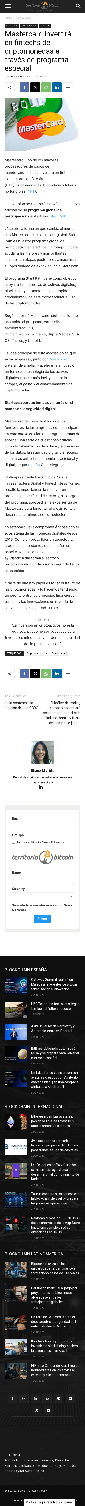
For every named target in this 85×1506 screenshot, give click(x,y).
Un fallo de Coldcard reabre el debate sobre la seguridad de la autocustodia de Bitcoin (54, 1321)
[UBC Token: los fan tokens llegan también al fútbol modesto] (16, 1010)
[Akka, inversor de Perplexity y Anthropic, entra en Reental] (16, 1032)
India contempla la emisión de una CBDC (21, 705)
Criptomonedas (37, 653)
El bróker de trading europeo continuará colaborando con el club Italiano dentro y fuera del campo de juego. (61, 713)
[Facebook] (24, 87)
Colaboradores (29, 25)
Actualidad (23, 18)
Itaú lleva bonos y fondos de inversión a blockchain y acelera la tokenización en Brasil (54, 1345)
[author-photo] (42, 764)
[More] (68, 87)
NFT (31, 191)
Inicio (8, 18)
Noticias (45, 25)
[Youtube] (48, 1410)
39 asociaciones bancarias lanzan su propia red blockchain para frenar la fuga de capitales (54, 1145)
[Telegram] (70, 1398)
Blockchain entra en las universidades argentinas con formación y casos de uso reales (55, 1268)
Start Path (58, 216)
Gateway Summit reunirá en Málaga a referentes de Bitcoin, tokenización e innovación (54, 984)
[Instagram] (24, 1398)
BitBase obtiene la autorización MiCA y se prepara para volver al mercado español (55, 1053)
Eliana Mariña (20, 76)
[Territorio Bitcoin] (42, 6)
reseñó (34, 465)
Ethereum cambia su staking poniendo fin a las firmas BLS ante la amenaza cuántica (52, 1121)
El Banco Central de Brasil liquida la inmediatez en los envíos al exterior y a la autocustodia (55, 1370)
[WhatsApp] (46, 87)
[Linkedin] (57, 87)
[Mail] (47, 1398)
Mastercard (59, 359)
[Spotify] (58, 1398)
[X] (35, 87)
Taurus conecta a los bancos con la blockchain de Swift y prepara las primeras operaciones (55, 1198)
